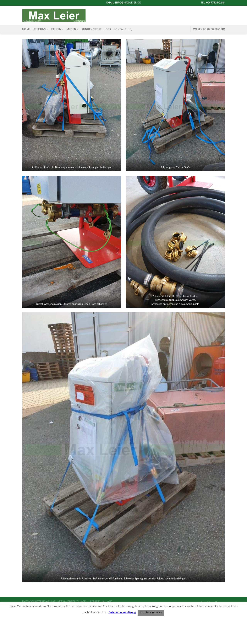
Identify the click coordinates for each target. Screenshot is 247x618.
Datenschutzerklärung (38, 601)
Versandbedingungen (73, 601)
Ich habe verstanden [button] (151, 612)
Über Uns (39, 29)
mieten (71, 29)
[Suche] (130, 29)
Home (26, 29)
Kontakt (120, 29)
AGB (110, 601)
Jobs (107, 29)
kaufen (56, 29)
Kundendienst (91, 29)
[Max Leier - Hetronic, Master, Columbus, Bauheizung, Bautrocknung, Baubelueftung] (54, 15)
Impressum (97, 601)
